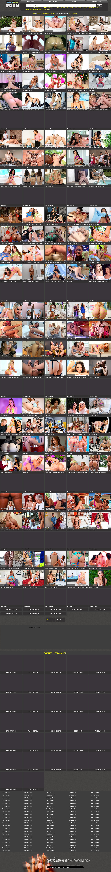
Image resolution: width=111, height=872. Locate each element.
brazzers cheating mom (35, 9)
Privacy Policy (54, 867)
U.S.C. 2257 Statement (65, 867)
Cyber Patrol (68, 865)
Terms (50, 867)
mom (40, 8)
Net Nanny (73, 865)
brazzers (63, 8)
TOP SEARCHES (96, 2)
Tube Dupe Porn (11, 610)
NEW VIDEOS (53, 2)
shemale (45, 8)
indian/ (48, 9)
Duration (74, 13)
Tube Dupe (6, 31)
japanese (35, 8)
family (54, 8)
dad (67, 8)
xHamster (28, 50)
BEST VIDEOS (31, 2)
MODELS (74, 2)
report (21, 31)
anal (75, 8)
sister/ (27, 9)
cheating (80, 8)
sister (44, 9)
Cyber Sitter (78, 865)
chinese (50, 8)
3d (84, 8)
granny (71, 8)
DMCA (59, 867)
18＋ (87, 8)
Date (70, 13)
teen (58, 8)
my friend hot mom (94, 8)
